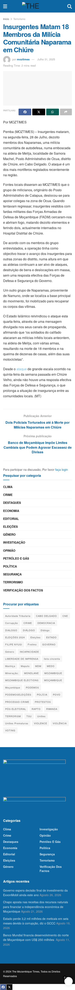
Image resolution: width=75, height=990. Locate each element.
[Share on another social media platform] (66, 112)
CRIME (28, 623)
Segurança (12, 574)
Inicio (6, 19)
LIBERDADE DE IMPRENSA (21, 658)
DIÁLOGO (29, 630)
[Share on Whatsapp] (52, 112)
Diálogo (45, 630)
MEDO (51, 666)
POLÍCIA (42, 694)
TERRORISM (13, 716)
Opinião (9, 550)
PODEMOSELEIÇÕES (18, 694)
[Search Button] (69, 6)
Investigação (14, 542)
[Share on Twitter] (38, 112)
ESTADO (51, 637)
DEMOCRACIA (46, 623)
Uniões (41, 716)
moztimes (23, 59)
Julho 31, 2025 (46, 59)
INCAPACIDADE (29, 651)
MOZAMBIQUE (53, 673)
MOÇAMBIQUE (53, 680)
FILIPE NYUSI (13, 644)
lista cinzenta (52, 658)
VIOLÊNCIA (60, 723)
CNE (65, 615)
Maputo (25, 666)
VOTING (10, 730)
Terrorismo (19, 19)
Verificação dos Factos (23, 590)
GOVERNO (49, 644)
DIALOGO (11, 630)
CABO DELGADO (46, 615)
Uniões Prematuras (16, 723)
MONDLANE (31, 673)
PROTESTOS (43, 701)
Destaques (12, 503)
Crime (7, 495)
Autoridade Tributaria (17, 615)
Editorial (11, 519)
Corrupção (11, 623)
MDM (38, 666)
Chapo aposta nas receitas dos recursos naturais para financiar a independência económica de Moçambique (35, 906)
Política (10, 566)
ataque (21, 368)
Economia (11, 511)
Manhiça (10, 666)
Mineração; (12, 673)
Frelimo (32, 644)
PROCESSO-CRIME (17, 701)
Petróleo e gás (16, 558)
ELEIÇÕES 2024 (15, 637)
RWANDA (51, 709)
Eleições (10, 526)
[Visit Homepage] (37, 6)
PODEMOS (32, 687)
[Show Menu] (5, 6)
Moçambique (12, 687)
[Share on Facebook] (25, 112)
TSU (29, 716)
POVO (56, 694)
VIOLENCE (40, 723)
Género (9, 534)
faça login (61, 469)
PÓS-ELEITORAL (15, 709)
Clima (7, 487)
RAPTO (36, 709)
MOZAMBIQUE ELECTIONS (22, 680)
